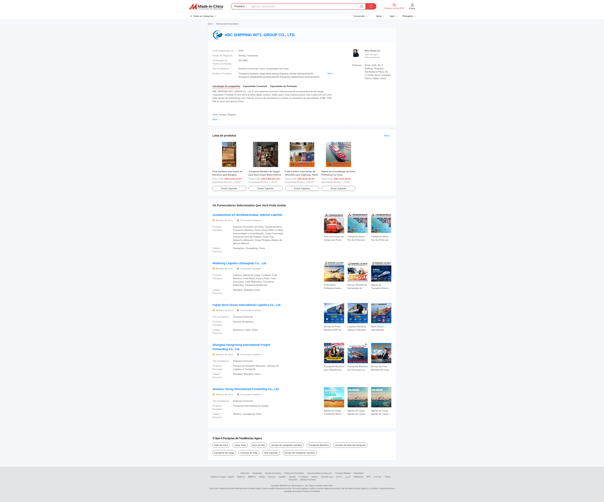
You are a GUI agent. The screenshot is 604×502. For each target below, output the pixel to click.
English (231, 476)
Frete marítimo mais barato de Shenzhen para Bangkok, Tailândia (227, 174)
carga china (240, 445)
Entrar (412, 8)
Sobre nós (244, 473)
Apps (392, 16)
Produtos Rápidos (343, 473)
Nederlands (358, 476)
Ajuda (379, 16)
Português (303, 476)
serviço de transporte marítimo (286, 445)
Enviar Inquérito (229, 188)
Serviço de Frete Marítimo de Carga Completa (380, 369)
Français (271, 476)
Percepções (359, 473)
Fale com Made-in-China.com (319, 473)
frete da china (221, 445)
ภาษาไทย (377, 476)
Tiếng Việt (292, 479)
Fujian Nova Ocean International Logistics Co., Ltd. (247, 305)
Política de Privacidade (294, 473)
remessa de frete (248, 453)
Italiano (314, 476)
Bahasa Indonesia (308, 479)
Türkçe (387, 476)
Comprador (359, 16)
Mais (329, 73)
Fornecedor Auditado (252, 220)
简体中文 (241, 476)
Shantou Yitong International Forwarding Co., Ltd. (246, 389)
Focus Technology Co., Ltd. (296, 485)
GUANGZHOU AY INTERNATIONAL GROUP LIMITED (247, 215)
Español (282, 476)
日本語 (262, 476)
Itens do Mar (258, 445)
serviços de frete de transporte (350, 445)
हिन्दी (368, 476)
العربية (347, 476)
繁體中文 (252, 476)
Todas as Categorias (203, 16)
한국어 (339, 476)
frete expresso (271, 453)
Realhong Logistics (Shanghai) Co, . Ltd (239, 263)
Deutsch (292, 476)
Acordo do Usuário (273, 473)
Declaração (257, 473)
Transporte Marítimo (318, 445)
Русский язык (327, 476)
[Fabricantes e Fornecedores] (206, 6)
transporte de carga (224, 453)
